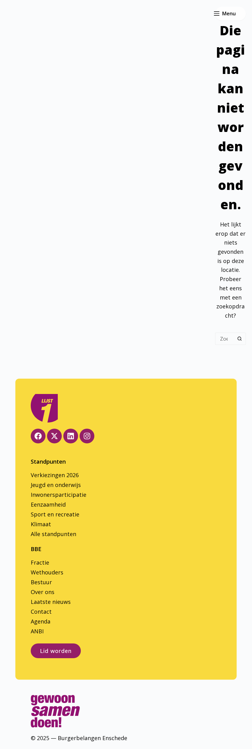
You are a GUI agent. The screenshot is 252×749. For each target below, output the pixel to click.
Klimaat (41, 524)
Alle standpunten (53, 534)
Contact (41, 611)
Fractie (40, 562)
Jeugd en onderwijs (56, 484)
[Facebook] (38, 436)
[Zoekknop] (240, 339)
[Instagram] (87, 436)
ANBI (37, 631)
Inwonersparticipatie (58, 494)
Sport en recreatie (55, 514)
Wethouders (47, 572)
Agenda (40, 621)
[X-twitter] (54, 436)
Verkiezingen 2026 (55, 475)
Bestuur (41, 582)
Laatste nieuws (51, 601)
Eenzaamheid (48, 504)
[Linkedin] (70, 436)
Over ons (42, 592)
